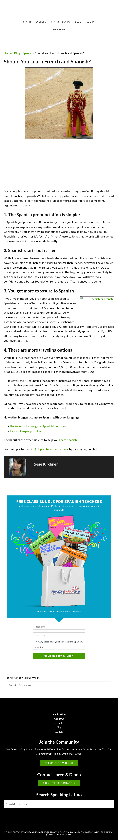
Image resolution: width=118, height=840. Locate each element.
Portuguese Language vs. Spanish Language (38, 426)
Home (8, 53)
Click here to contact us (59, 783)
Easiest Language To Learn (27, 431)
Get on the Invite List (59, 763)
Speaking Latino (59, 10)
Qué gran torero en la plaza (51, 449)
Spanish (28, 53)
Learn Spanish (68, 440)
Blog (17, 53)
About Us (59, 718)
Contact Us (59, 722)
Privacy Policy (57, 832)
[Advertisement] (25, 165)
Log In (59, 731)
